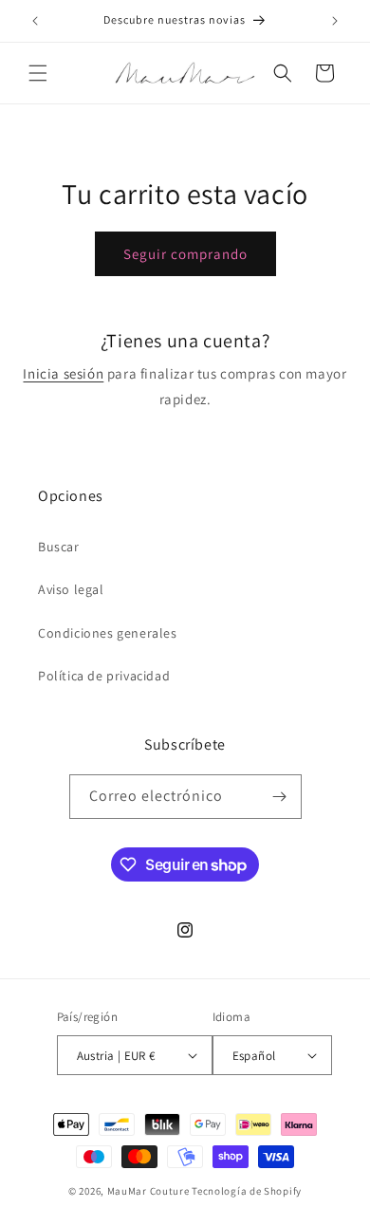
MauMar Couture (148, 1191)
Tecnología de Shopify (247, 1191)
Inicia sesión (63, 373)
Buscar (59, 546)
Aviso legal (71, 589)
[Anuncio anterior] (35, 21)
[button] (38, 73)
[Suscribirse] (280, 796)
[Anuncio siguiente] (335, 21)
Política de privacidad (104, 675)
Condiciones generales (107, 632)
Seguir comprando (185, 254)
